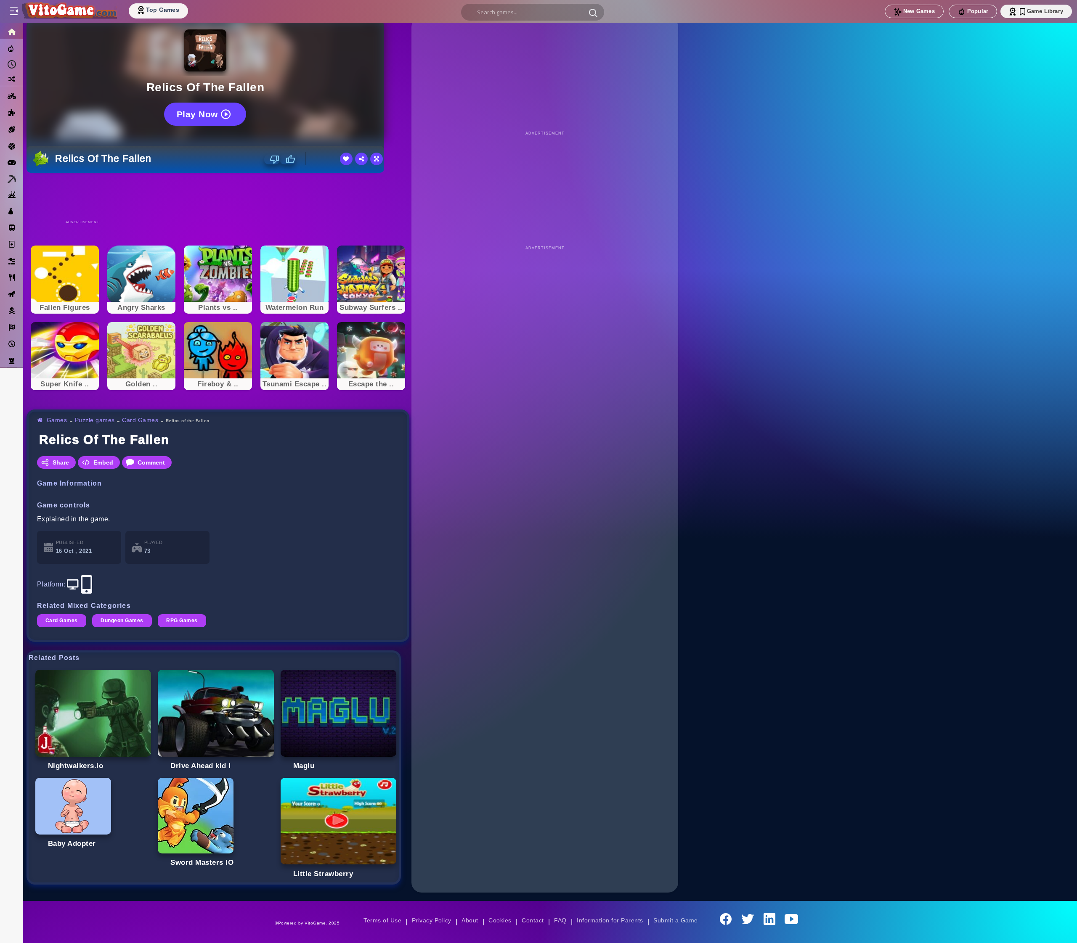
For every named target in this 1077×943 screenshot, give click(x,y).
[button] (593, 12)
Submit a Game (675, 920)
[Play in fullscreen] (376, 159)
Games (57, 420)
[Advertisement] (218, 196)
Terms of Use (382, 920)
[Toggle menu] (13, 11)
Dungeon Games (122, 620)
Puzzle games (95, 420)
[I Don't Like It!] (272, 159)
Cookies (499, 920)
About (470, 920)
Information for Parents (610, 920)
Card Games (140, 420)
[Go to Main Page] (69, 11)
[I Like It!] (287, 159)
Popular (977, 11)
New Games (919, 11)
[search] (532, 12)
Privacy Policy (431, 920)
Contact (533, 920)
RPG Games (181, 620)
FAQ (560, 920)
